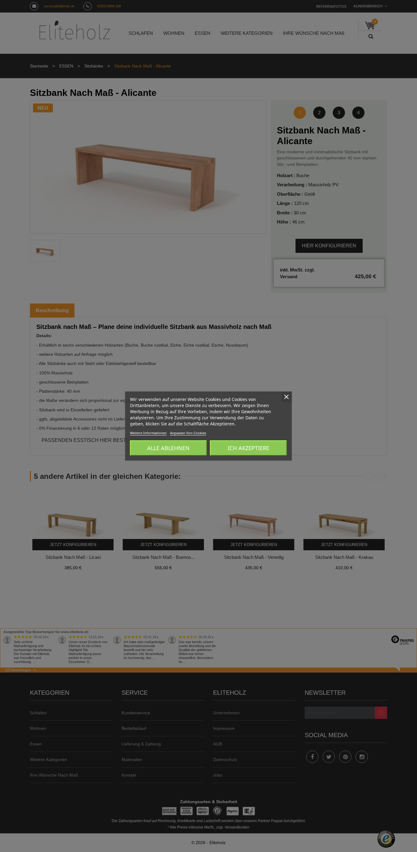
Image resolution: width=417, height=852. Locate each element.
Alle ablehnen (168, 448)
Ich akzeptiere (248, 448)
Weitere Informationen (148, 433)
